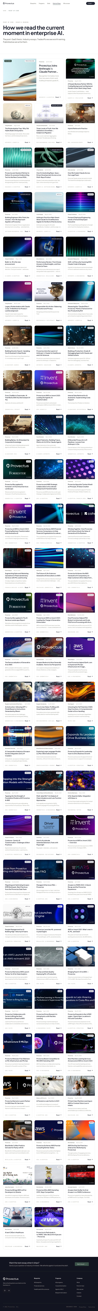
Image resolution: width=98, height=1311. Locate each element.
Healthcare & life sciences (41, 1289)
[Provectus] (8, 3)
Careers (79, 1292)
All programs (59, 1282)
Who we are (66, 3)
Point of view (80, 1286)
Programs (42, 3)
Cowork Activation (60, 1286)
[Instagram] (9, 1290)
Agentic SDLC (59, 1289)
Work (48, 3)
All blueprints (38, 1282)
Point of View (56, 3)
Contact (90, 3)
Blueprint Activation (61, 1292)
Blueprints (33, 3)
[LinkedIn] (5, 1290)
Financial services (39, 1286)
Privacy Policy (82, 1307)
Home (4, 10)
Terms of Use (91, 1307)
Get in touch (82, 1264)
